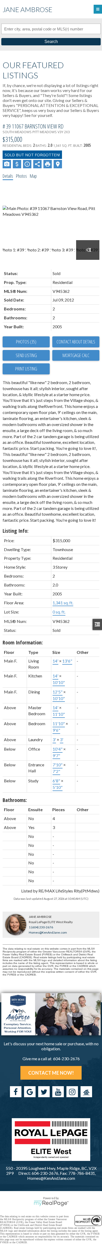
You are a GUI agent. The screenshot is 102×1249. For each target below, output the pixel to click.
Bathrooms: (15, 800)
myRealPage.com (51, 1203)
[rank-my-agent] (86, 1091)
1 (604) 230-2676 (41, 927)
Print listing (26, 368)
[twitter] (44, 1091)
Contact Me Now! (51, 1073)
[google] (30, 1091)
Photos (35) (26, 341)
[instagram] (72, 1091)
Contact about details (75, 341)
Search (51, 41)
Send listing (26, 355)
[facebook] (15, 1091)
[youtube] (58, 1091)
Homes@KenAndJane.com (48, 932)
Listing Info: (16, 530)
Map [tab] (33, 176)
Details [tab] (8, 176)
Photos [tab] (21, 176)
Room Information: (23, 642)
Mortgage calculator (75, 355)
